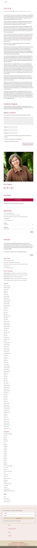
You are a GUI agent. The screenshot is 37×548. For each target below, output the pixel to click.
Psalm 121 (5, 476)
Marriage (5, 469)
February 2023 (6, 296)
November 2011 (7, 424)
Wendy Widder (7, 11)
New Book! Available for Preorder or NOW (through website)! (15, 216)
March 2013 (6, 401)
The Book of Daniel (22, 11)
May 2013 (5, 398)
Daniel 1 (5, 444)
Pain (4, 473)
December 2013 (7, 385)
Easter (5, 462)
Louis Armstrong (20, 37)
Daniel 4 (5, 451)
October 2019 (6, 328)
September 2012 (7, 412)
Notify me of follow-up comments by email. (13, 139)
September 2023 (7, 287)
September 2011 (7, 428)
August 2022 (6, 307)
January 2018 (6, 337)
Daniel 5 (5, 453)
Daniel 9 (5, 460)
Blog (9, 532)
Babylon (5, 437)
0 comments (28, 11)
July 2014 (5, 374)
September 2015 (7, 353)
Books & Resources (12, 528)
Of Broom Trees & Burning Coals (16, 276)
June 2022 (6, 310)
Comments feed (7, 499)
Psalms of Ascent (7, 478)
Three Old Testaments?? (8, 220)
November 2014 (7, 367)
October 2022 (6, 303)
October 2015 (6, 351)
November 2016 (7, 344)
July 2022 (5, 308)
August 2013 (6, 392)
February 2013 (6, 403)
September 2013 (7, 390)
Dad (4, 442)
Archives (5, 223)
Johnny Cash (22, 39)
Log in (5, 496)
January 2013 (6, 405)
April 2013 (5, 399)
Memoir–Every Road (8, 471)
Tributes (5, 487)
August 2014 (6, 373)
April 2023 (6, 292)
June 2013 (6, 396)
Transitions (6, 485)
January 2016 (6, 348)
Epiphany (5, 464)
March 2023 (6, 294)
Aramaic (5, 435)
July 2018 (5, 333)
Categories (6, 227)
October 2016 (6, 346)
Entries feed (6, 498)
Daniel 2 (5, 448)
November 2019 (7, 326)
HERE (10, 248)
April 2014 (6, 380)
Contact (9, 535)
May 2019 (5, 330)
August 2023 (6, 289)
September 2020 (7, 316)
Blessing (5, 439)
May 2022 (6, 312)
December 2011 (7, 423)
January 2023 (6, 298)
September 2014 (7, 371)
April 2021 (5, 314)
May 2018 (5, 335)
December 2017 (7, 339)
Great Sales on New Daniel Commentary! (12, 214)
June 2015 (5, 357)
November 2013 (7, 387)
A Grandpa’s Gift (7, 218)
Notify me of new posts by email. (11, 141)
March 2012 (6, 417)
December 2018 (7, 332)
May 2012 (5, 414)
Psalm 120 (6, 474)
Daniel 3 (16, 11)
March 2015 (6, 362)
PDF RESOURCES (18, 199)
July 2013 (5, 394)
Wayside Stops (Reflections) (9, 490)
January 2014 (6, 383)
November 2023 (7, 285)
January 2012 (6, 421)
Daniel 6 (5, 455)
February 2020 (6, 321)
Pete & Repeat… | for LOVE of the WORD (12, 106)
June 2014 (6, 376)
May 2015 (5, 358)
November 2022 (7, 301)
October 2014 (6, 369)
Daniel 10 (5, 446)
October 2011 (6, 426)
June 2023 (6, 291)
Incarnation (6, 467)
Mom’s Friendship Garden (9, 213)
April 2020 (6, 319)
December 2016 (7, 342)
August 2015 (6, 355)
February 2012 (6, 419)
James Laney (6, 280)
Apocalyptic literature (8, 433)
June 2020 (6, 317)
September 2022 (7, 305)
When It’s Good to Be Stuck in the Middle (19, 278)
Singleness (6, 480)
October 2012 (6, 410)
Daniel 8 (5, 458)
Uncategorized (7, 489)
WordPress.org (7, 501)
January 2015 (6, 364)
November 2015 (7, 349)
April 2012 (5, 415)
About (9, 525)
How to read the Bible (8, 465)
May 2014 (5, 378)
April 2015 (5, 360)
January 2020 (6, 323)
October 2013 (6, 389)
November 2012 (7, 408)
